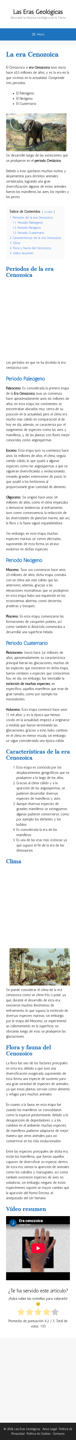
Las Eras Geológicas (38, 11)
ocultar (48, 211)
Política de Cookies (39, 1434)
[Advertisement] (38, 320)
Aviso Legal (49, 1429)
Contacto (59, 1434)
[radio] (21, 1312)
